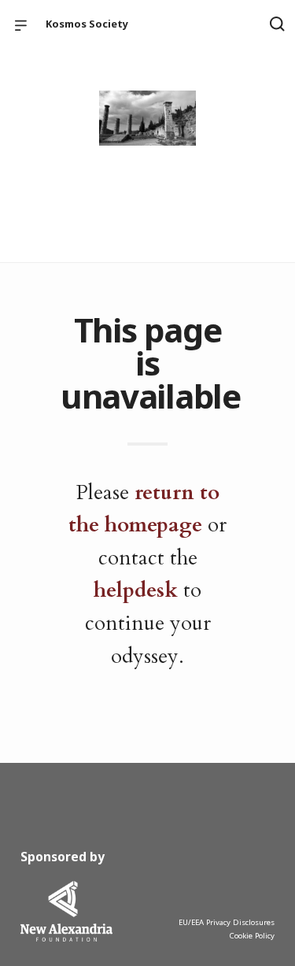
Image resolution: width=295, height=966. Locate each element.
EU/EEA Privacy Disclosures (227, 922)
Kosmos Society (87, 24)
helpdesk (136, 590)
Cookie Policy (252, 936)
